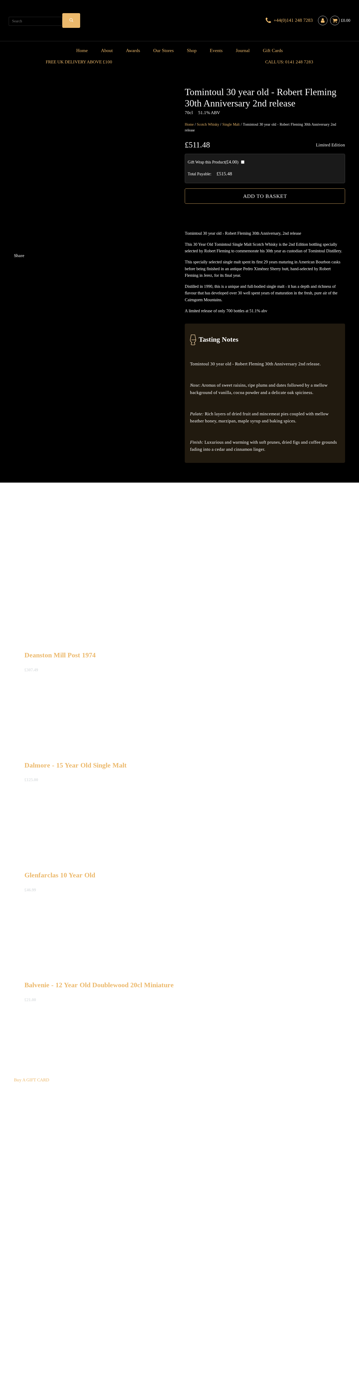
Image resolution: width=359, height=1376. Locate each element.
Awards (133, 50)
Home (82, 50)
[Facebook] (132, 297)
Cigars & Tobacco (30, 1329)
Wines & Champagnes (67, 1329)
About (107, 50)
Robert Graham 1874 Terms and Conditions (94, 1336)
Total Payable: (199, 174)
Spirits (112, 1329)
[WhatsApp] (53, 380)
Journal (243, 50)
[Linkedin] (132, 338)
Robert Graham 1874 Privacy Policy (235, 1336)
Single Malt (231, 124)
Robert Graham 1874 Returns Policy (168, 1336)
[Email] (53, 338)
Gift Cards (273, 50)
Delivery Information (34, 1336)
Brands (161, 1329)
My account (280, 1336)
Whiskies (97, 1329)
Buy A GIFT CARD (31, 1079)
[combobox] (35, 21)
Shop (192, 50)
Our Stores (163, 50)
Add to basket (265, 196)
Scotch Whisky (208, 124)
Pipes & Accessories (136, 1329)
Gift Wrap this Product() (213, 162)
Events (216, 50)
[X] (53, 297)
